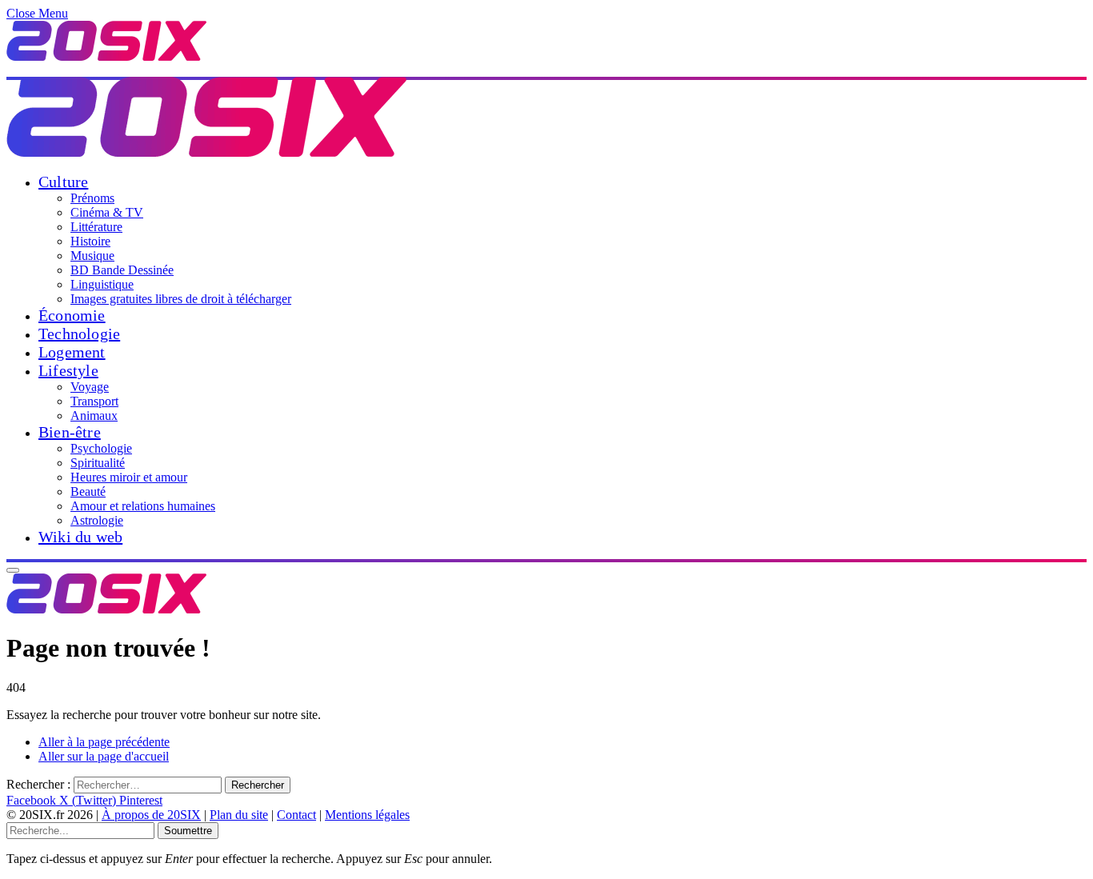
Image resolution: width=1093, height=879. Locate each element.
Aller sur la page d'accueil (103, 756)
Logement (72, 352)
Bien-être (69, 432)
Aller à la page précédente (104, 742)
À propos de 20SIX (151, 814)
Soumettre (188, 831)
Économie (72, 315)
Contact (296, 814)
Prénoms (92, 198)
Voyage (89, 387)
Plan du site (239, 814)
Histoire (90, 241)
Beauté (88, 491)
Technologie (79, 333)
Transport (94, 401)
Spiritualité (97, 462)
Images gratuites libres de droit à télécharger (180, 299)
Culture (63, 181)
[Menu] (12, 570)
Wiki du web (80, 536)
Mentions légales (367, 814)
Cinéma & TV (106, 212)
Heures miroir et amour (128, 477)
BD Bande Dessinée (122, 270)
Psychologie (101, 448)
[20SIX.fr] (206, 152)
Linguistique (102, 284)
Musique (92, 255)
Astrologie (96, 520)
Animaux (94, 415)
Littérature (96, 227)
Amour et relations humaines (142, 506)
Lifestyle (68, 370)
